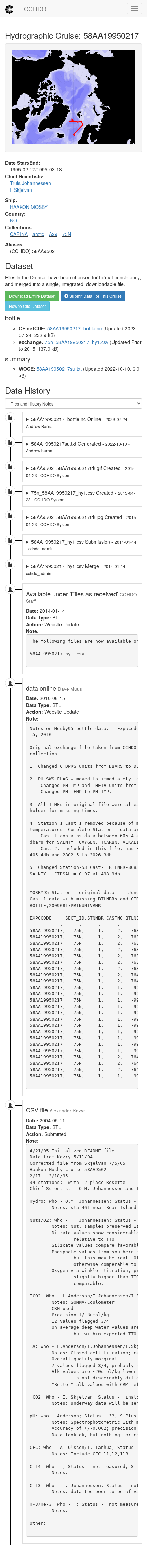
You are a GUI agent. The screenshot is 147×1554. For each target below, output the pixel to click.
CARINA (19, 234)
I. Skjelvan (21, 189)
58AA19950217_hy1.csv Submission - (81, 544)
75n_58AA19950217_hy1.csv (76, 341)
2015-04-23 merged (82, 471)
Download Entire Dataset (32, 296)
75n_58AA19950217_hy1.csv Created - (80, 495)
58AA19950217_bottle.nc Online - (78, 422)
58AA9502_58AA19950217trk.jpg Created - (81, 520)
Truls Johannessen (30, 183)
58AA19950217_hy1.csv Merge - (77, 569)
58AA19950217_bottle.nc (74, 328)
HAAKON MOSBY (29, 206)
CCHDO (35, 8)
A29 (53, 234)
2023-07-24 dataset (82, 422)
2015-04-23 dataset (81, 496)
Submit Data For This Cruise (95, 296)
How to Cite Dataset (27, 306)
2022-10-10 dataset (82, 447)
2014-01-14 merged (81, 545)
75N (66, 234)
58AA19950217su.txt (59, 368)
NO (13, 220)
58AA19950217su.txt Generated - (78, 446)
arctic (38, 234)
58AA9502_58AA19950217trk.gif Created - (81, 471)
